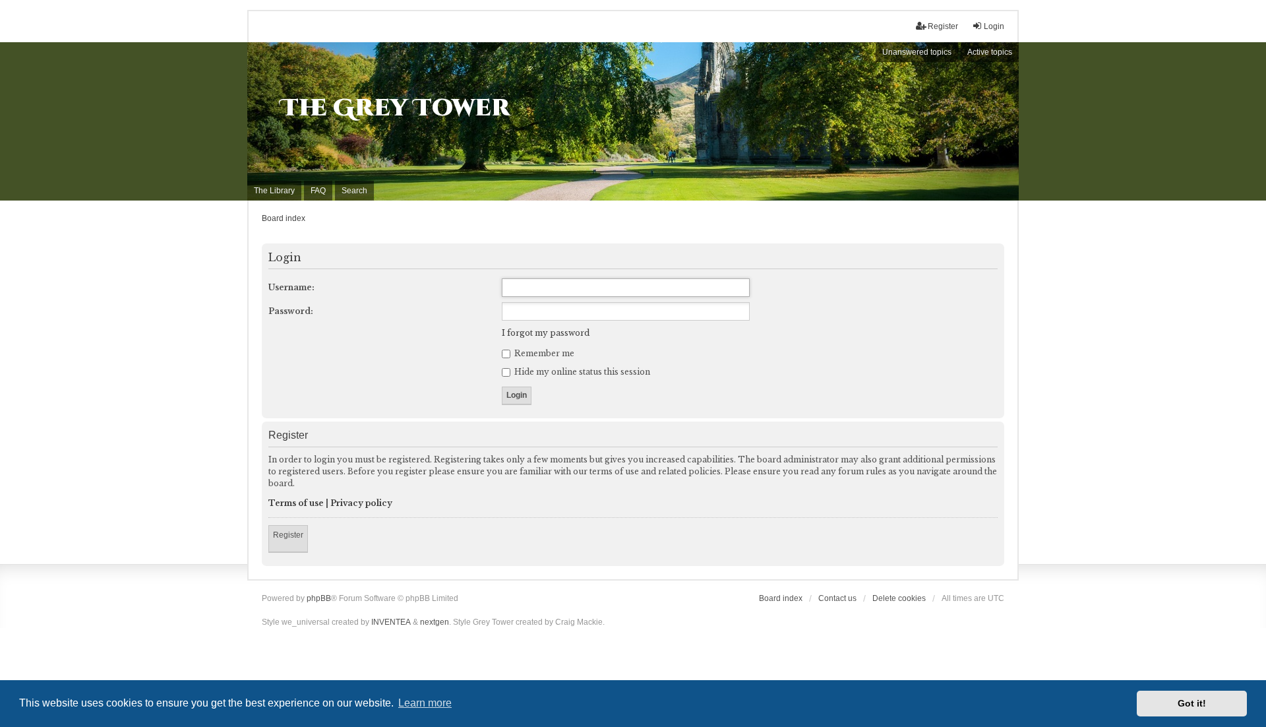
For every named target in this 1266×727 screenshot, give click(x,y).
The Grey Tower (395, 108)
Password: (290, 311)
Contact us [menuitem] (837, 598)
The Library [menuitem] (274, 190)
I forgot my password (545, 333)
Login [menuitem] (994, 26)
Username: (291, 287)
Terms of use (296, 503)
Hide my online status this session (581, 372)
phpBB (319, 598)
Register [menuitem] (943, 26)
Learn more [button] (425, 703)
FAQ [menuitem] (318, 190)
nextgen (434, 622)
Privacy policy (361, 503)
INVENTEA (391, 622)
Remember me (543, 353)
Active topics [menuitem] (989, 52)
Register (288, 535)
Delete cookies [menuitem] (899, 598)
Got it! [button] (1192, 703)
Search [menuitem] (354, 190)
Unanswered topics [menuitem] (916, 52)
